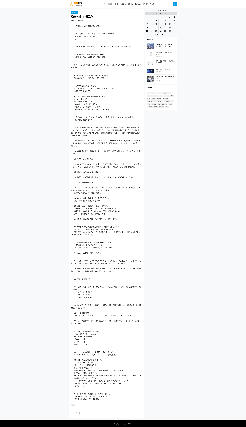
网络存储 (149, 107)
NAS (148, 95)
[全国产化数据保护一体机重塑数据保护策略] (150, 62)
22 (165, 28)
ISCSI (169, 93)
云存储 (153, 98)
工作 (172, 101)
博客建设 (149, 101)
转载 (167, 107)
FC (156, 93)
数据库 (170, 104)
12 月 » (164, 34)
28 (161, 31)
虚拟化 (155, 107)
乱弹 (148, 98)
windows (166, 95)
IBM (159, 93)
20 (156, 28)
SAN (161, 95)
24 (174, 28)
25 (147, 31)
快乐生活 (154, 104)
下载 (172, 95)
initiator (164, 93)
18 (147, 28)
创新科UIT (165, 98)
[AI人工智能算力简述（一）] (150, 71)
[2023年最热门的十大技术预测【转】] (150, 79)
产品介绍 (159, 98)
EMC (152, 93)
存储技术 (160, 101)
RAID (158, 95)
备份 (155, 101)
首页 (103, 4)
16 (170, 24)
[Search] (175, 4)
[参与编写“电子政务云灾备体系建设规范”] (150, 54)
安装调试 (166, 101)
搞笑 (73, 405)
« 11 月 (157, 34)
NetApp (153, 95)
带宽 (148, 104)
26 (152, 31)
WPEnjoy (129, 424)
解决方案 (161, 107)
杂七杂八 (74, 12)
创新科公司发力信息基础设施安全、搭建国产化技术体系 (165, 45)
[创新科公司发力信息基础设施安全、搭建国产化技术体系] (150, 46)
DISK (148, 93)
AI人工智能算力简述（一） (164, 69)
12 (152, 24)
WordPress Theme (119, 424)
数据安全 (164, 104)
